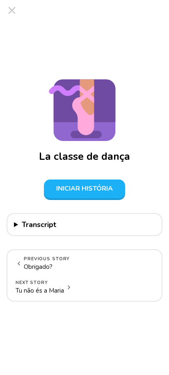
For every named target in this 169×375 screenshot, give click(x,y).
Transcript (39, 225)
